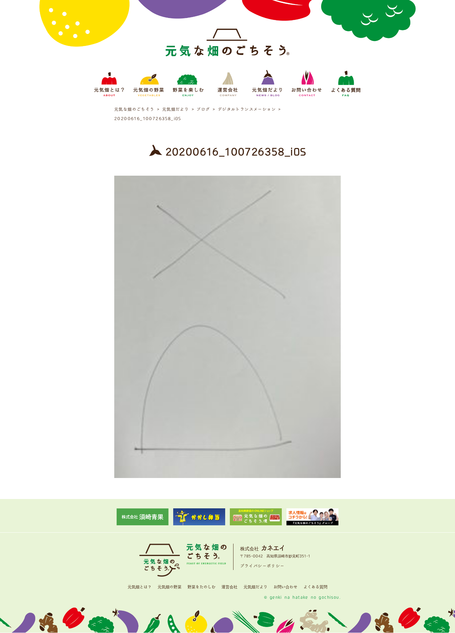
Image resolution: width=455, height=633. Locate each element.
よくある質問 (315, 587)
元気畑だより (255, 587)
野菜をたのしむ (202, 587)
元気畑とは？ (140, 587)
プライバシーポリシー (262, 566)
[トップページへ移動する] (228, 45)
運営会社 (229, 587)
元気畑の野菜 (170, 587)
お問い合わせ (285, 587)
